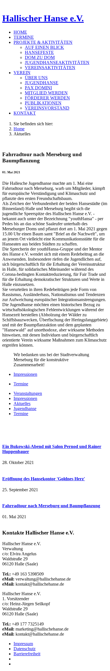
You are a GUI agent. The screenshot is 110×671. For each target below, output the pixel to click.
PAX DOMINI (38, 87)
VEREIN (22, 72)
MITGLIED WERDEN (46, 92)
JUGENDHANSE (41, 82)
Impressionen (25, 374)
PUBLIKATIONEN (43, 103)
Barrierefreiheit (27, 653)
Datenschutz (25, 648)
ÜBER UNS (36, 77)
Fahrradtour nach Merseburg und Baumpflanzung (51, 505)
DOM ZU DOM (40, 57)
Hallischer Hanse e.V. (43, 18)
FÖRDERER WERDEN (47, 97)
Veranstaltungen (28, 393)
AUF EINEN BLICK (44, 47)
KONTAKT (25, 113)
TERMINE (24, 37)
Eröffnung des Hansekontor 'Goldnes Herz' (43, 478)
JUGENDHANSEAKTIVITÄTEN (57, 62)
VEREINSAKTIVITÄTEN (50, 67)
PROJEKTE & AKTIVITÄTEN (43, 42)
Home (19, 128)
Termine (21, 383)
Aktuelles (22, 403)
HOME (20, 32)
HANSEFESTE (39, 52)
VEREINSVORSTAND (47, 108)
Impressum (23, 643)
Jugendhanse (25, 408)
